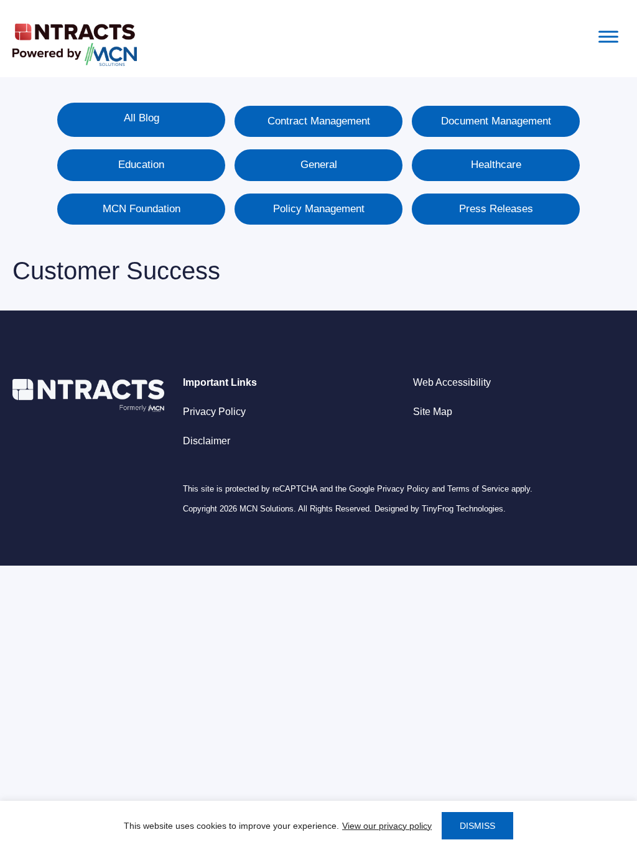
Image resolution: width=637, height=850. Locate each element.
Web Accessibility (452, 382)
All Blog (141, 118)
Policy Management (319, 209)
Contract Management (318, 121)
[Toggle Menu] (608, 36)
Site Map (432, 411)
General (318, 164)
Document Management (496, 121)
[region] (318, 825)
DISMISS (477, 826)
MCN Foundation (141, 209)
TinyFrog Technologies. (464, 508)
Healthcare (496, 164)
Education (141, 164)
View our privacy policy (387, 826)
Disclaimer (206, 441)
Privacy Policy (214, 411)
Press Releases (496, 209)
